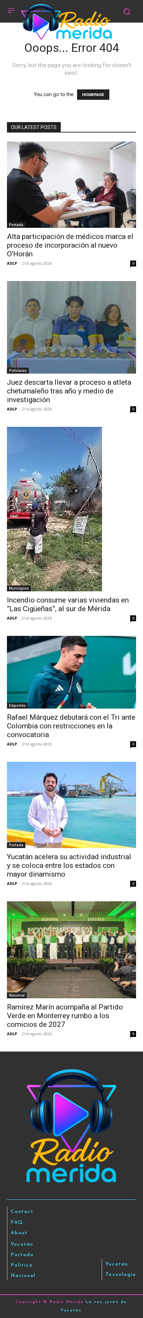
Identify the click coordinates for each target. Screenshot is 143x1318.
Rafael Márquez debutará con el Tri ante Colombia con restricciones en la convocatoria (71, 726)
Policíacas (18, 370)
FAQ (17, 1222)
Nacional (17, 995)
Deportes (17, 705)
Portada (16, 224)
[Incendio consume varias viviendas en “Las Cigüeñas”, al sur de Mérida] (71, 509)
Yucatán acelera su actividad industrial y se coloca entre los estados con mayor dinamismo (69, 865)
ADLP (12, 263)
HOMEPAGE (93, 94)
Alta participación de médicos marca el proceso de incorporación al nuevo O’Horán (70, 245)
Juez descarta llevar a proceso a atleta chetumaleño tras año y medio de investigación (69, 391)
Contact (22, 1211)
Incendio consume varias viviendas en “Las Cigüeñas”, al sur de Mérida (68, 604)
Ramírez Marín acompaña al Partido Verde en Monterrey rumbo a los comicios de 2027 (65, 1016)
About (19, 1233)
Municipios (19, 588)
